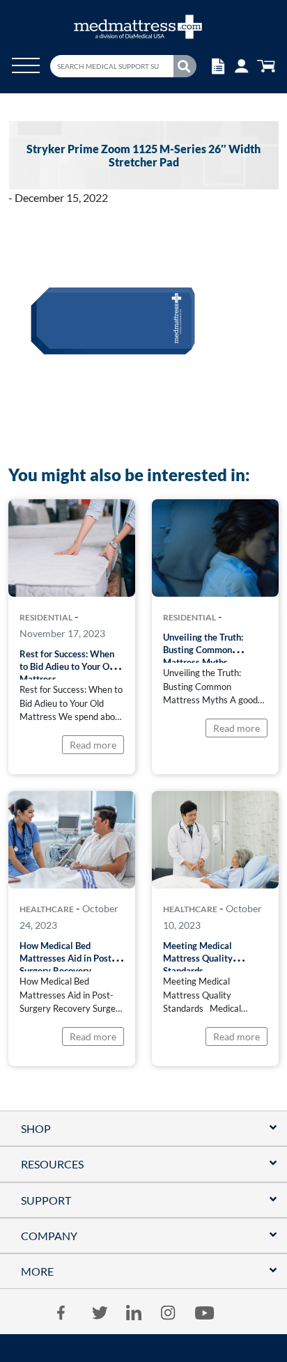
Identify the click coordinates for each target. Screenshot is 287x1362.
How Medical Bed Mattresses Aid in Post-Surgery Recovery (67, 958)
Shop (36, 1128)
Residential (46, 617)
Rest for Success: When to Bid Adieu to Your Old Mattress (68, 666)
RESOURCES (52, 1164)
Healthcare (47, 909)
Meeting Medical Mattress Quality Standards (198, 958)
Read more (93, 745)
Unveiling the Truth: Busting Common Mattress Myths (203, 650)
